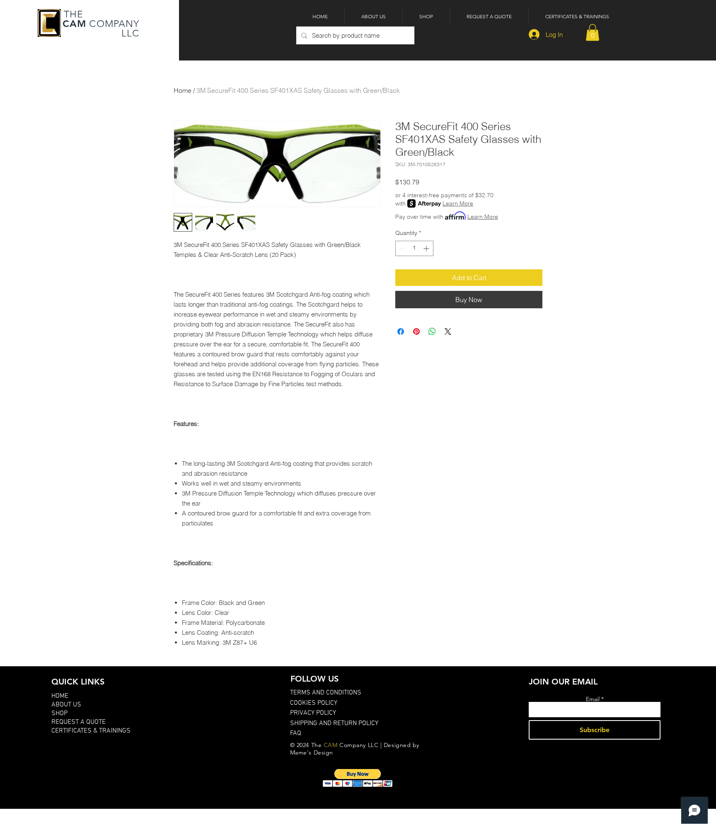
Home (182, 90)
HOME (59, 696)
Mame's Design (311, 752)
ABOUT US (66, 705)
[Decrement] (402, 248)
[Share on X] (448, 331)
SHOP (59, 713)
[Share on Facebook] (401, 331)
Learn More (458, 203)
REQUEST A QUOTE (78, 722)
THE (72, 14)
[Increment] (427, 248)
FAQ (295, 733)
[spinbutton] (414, 248)
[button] (592, 32)
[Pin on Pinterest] (416, 331)
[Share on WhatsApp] (432, 331)
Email (593, 699)
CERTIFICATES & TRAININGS (91, 731)
